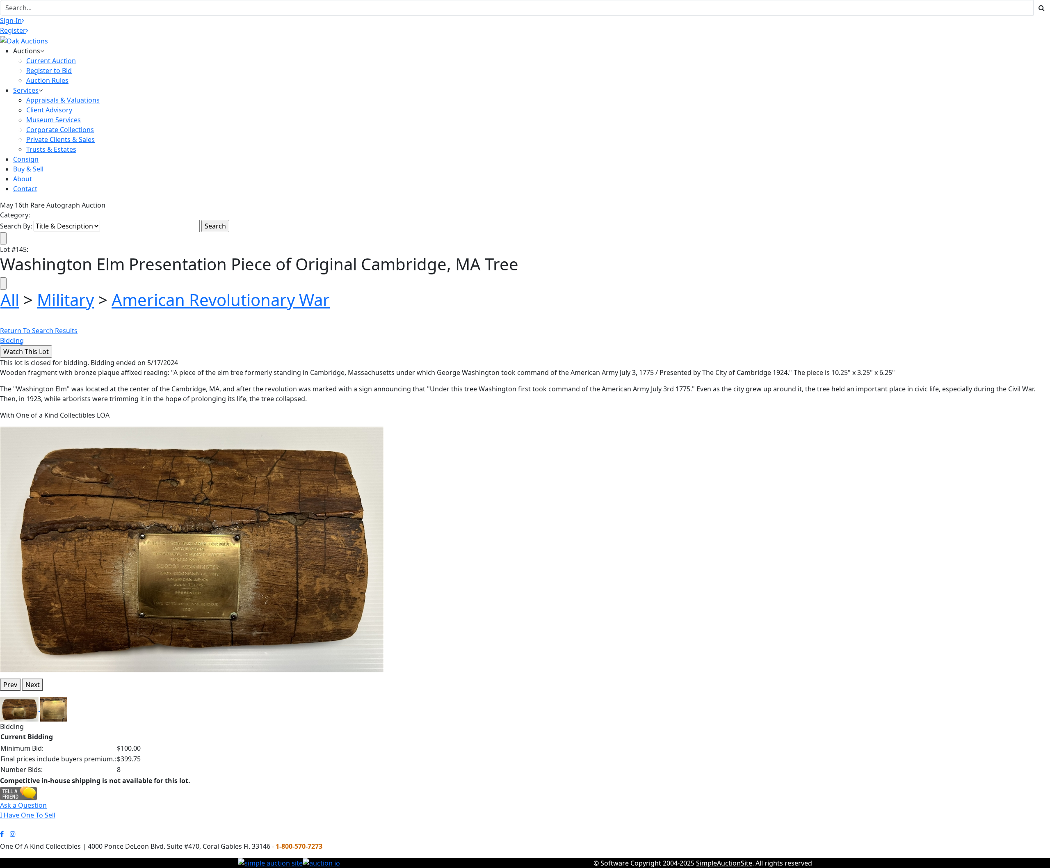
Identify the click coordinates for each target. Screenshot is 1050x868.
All (9, 299)
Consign (26, 159)
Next (32, 684)
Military (65, 299)
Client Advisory (49, 109)
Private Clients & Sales (60, 139)
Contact (25, 188)
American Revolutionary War (221, 299)
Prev (10, 684)
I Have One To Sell (27, 815)
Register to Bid (49, 70)
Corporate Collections (60, 129)
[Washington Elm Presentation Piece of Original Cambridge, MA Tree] (191, 548)
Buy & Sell (28, 169)
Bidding (12, 340)
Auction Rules (47, 80)
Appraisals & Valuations (63, 100)
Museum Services (53, 119)
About (22, 178)
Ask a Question (23, 805)
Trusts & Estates (51, 149)
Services (26, 90)
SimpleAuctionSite (724, 863)
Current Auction (51, 60)
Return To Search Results (39, 330)
